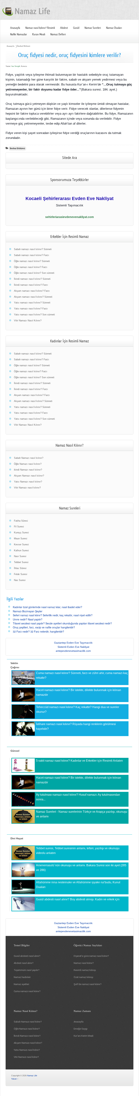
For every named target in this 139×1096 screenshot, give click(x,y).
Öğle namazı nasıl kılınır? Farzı (30, 267)
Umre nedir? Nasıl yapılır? (27, 619)
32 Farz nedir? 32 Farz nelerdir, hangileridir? (38, 631)
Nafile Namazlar (18, 34)
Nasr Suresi (20, 556)
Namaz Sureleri (93, 27)
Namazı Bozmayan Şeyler (27, 611)
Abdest (64, 27)
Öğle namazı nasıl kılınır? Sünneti (32, 261)
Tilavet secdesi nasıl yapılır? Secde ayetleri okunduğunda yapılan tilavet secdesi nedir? (62, 623)
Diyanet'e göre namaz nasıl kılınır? (91, 956)
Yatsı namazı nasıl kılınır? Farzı (31, 308)
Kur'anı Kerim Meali (83, 1035)
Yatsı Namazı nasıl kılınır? (28, 481)
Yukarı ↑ (14, 1079)
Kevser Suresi (21, 544)
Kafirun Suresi (21, 550)
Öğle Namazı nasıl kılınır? (27, 464)
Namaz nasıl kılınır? (84, 963)
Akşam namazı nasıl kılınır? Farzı (32, 290)
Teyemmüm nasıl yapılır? (26, 970)
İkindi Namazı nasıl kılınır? (27, 1035)
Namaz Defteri (58, 34)
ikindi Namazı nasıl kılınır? (28, 469)
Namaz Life (32, 1075)
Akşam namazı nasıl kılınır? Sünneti (33, 296)
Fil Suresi (19, 526)
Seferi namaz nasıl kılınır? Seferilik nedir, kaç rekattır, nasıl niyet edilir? (52, 615)
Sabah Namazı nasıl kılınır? (28, 458)
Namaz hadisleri (22, 977)
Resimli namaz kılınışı (85, 970)
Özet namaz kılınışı (83, 977)
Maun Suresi (20, 538)
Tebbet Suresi (21, 562)
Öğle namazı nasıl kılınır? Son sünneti (34, 273)
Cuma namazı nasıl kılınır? (27, 991)
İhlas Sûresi (20, 568)
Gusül (76, 27)
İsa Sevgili (15, 66)
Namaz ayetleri (21, 984)
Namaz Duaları (114, 27)
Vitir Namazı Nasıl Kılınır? (27, 320)
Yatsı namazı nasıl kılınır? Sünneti (32, 302)
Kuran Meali (38, 34)
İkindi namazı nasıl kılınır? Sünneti (32, 279)
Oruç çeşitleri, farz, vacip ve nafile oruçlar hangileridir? (44, 627)
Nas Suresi (20, 580)
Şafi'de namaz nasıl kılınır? (88, 984)
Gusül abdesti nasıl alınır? (27, 956)
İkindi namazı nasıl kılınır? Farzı (31, 285)
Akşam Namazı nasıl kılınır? (29, 475)
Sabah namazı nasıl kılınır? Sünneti (33, 249)
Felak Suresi (20, 574)
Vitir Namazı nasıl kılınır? (27, 487)
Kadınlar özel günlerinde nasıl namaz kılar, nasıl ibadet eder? (47, 607)
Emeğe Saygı (80, 1028)
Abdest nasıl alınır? (23, 963)
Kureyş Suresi (21, 532)
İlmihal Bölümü (23, 46)
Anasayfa (15, 27)
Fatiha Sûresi (21, 520)
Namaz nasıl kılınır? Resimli (40, 27)
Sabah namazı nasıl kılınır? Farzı (31, 255)
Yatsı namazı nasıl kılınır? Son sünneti (34, 314)
